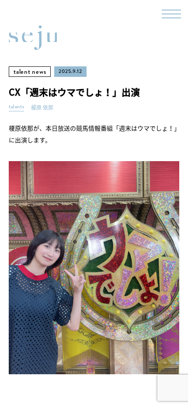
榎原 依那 (42, 107)
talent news (30, 71)
